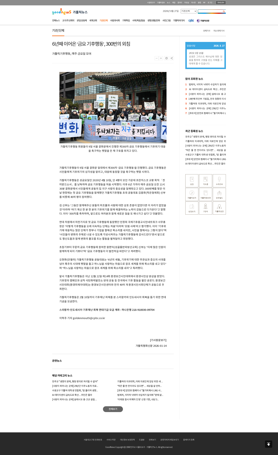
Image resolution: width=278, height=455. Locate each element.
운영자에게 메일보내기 (169, 440)
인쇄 (166, 58)
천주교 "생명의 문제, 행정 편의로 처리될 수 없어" (75, 381)
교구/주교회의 (68, 20)
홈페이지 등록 (188, 440)
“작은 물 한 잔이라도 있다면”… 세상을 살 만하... (139, 386)
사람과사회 (115, 20)
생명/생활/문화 (153, 20)
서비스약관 (111, 440)
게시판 (193, 3)
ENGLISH (221, 3)
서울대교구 (151, 3)
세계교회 (93, 20)
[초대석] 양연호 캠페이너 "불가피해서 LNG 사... (139, 390)
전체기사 (206, 31)
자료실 (186, 3)
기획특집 (126, 20)
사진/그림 (166, 20)
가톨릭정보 (161, 3)
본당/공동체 (82, 20)
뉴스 (168, 3)
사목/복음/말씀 (138, 20)
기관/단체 (103, 20)
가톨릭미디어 (178, 20)
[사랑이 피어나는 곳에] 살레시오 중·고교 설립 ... (74, 399)
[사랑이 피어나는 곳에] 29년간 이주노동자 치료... (75, 386)
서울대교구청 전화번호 (93, 440)
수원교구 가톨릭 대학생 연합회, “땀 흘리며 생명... (75, 390)
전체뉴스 (56, 20)
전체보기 (152, 440)
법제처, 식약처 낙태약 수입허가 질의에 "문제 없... (140, 395)
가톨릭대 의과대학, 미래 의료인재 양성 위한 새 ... (140, 381)
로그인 (210, 3)
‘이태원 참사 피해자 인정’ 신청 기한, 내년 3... (138, 399)
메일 (173, 3)
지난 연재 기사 (218, 31)
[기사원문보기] (158, 340)
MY (204, 3)
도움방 (142, 440)
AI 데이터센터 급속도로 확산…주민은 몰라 (72, 395)
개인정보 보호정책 (127, 440)
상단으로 (268, 444)
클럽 (199, 3)
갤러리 (180, 3)
